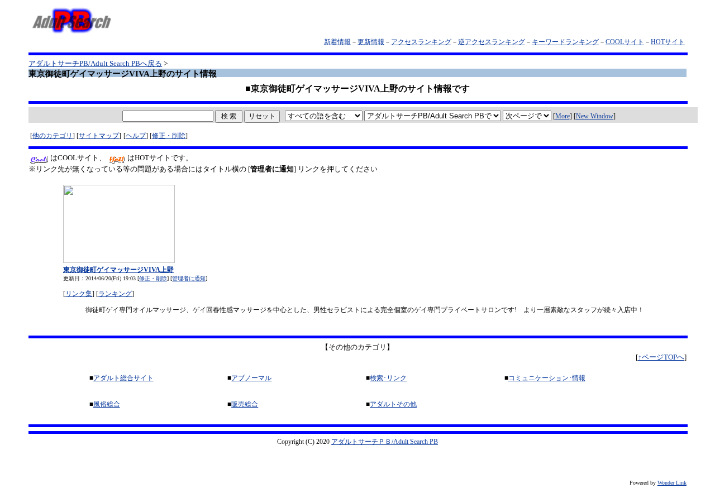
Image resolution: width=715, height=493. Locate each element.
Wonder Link (672, 483)
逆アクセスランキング (491, 42)
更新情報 (371, 42)
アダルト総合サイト (123, 378)
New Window (594, 116)
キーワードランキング (565, 42)
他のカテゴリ (52, 136)
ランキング (115, 294)
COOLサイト (625, 42)
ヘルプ (136, 136)
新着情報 (337, 42)
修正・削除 (168, 136)
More (562, 116)
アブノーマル (251, 378)
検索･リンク (388, 378)
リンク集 (78, 294)
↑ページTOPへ (661, 357)
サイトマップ (99, 136)
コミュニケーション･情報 (546, 378)
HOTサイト (668, 42)
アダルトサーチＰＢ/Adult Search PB (384, 442)
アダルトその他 (393, 404)
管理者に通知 (189, 278)
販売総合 (244, 404)
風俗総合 (106, 404)
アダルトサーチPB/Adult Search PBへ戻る (95, 63)
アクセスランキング (421, 42)
